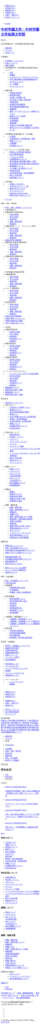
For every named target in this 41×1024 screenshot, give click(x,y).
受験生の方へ (10, 6)
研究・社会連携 (11, 758)
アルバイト (14, 439)
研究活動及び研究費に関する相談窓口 (24, 164)
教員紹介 (13, 224)
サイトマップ (10, 714)
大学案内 (8, 749)
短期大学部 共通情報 (13, 316)
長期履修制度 (15, 485)
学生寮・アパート (17, 437)
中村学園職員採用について (11, 732)
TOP (7, 775)
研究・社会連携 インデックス (16, 581)
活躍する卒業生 (16, 521)
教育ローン (14, 414)
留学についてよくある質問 (15, 568)
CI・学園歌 (14, 84)
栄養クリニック (11, 655)
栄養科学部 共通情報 (13, 240)
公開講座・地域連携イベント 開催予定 (25, 621)
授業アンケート (16, 141)
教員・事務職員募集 (25, 993)
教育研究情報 (15, 95)
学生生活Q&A (15, 428)
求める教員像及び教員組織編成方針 (24, 79)
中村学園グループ (8, 993)
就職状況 (13, 512)
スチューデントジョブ (18, 442)
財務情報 (13, 123)
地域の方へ (9, 705)
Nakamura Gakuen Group (19, 193)
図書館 (12, 684)
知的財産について (17, 178)
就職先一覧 (14, 514)
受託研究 (13, 603)
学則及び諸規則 (16, 93)
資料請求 (8, 48)
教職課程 (13, 109)
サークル (13, 444)
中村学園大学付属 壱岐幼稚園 (14, 727)
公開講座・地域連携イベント (21, 619)
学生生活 (8, 753)
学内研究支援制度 (17, 631)
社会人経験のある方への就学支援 (23, 417)
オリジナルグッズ (17, 191)
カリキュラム (15, 471)
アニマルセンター (12, 666)
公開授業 (13, 143)
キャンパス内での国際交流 (15, 570)
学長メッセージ (11, 63)
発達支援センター (12, 664)
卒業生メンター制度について (16, 968)
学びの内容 (14, 217)
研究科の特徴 (15, 332)
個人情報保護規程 (17, 154)
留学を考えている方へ (14, 564)
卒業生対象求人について (19, 528)
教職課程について (12, 388)
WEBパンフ (9, 53)
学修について (15, 469)
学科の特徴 (14, 215)
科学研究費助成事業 (17, 633)
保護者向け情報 (16, 501)
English (7, 24)
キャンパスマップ (17, 86)
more (2, 833)
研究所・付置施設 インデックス (17, 646)
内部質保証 (14, 102)
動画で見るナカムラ (17, 189)
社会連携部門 (10, 660)
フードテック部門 (12, 657)
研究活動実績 (15, 635)
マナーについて (16, 463)
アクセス (8, 50)
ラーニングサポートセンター (16, 668)
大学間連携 (14, 121)
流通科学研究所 (11, 650)
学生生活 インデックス (14, 403)
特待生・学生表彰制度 (18, 419)
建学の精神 (9, 65)
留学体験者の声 (11, 561)
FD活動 (12, 136)
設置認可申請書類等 (17, 104)
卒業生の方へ (10, 13)
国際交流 (8, 756)
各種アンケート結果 (17, 116)
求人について (15, 531)
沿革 (11, 72)
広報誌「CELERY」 (17, 184)
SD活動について (16, 146)
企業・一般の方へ (12, 15)
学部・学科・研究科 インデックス (18, 208)
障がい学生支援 (16, 175)
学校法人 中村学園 (8, 720)
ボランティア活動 (17, 446)
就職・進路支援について (19, 510)
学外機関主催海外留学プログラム (18, 559)
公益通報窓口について (18, 159)
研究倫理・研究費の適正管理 (21, 638)
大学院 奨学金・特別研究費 (20, 421)
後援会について (16, 494)
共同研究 (13, 606)
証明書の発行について (18, 426)
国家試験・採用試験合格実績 (21, 519)
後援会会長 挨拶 (16, 496)
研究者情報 (14, 118)
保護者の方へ (10, 10)
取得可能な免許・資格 (14, 390)
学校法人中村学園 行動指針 (20, 152)
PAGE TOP (5, 1022)
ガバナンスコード (17, 82)
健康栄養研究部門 (12, 653)
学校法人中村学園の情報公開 (21, 125)
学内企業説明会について (19, 535)
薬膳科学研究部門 (12, 648)
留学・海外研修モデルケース (16, 548)
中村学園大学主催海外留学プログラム (20, 550)
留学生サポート (16, 460)
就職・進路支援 (16, 221)
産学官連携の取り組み (18, 601)
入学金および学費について (20, 407)
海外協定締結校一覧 (13, 557)
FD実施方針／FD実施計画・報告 (22, 139)
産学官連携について (17, 599)
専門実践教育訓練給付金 (19, 107)
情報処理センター (12, 675)
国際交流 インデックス (14, 546)
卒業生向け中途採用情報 (19, 537)
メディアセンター (17, 682)
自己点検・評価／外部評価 (20, 100)
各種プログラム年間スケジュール (18, 553)
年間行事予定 (15, 435)
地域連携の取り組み (17, 588)
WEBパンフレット (12, 17)
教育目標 (13, 219)
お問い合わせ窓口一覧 (29, 995)
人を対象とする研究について (21, 168)
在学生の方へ (10, 8)
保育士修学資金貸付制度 (19, 412)
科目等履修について (17, 483)
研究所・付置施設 (12, 760)
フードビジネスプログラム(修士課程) (24, 374)
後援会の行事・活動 (17, 499)
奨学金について (16, 410)
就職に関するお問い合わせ (20, 526)
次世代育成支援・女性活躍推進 (22, 173)
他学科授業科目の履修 (14, 321)
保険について (15, 424)
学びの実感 (14, 334)
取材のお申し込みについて (20, 195)
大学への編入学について (14, 323)
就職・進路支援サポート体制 (21, 517)
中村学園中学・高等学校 (19, 723)
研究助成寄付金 (16, 608)
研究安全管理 (15, 171)
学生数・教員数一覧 (17, 97)
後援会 (12, 492)
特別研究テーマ (16, 339)
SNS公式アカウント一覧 (19, 186)
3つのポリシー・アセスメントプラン (24, 77)
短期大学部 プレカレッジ (15, 318)
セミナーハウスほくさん (14, 673)
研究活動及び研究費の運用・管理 (23, 161)
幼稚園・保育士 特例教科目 (20, 592)
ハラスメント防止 (17, 157)
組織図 (12, 75)
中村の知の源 (10, 583)
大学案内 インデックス (14, 61)
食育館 (7, 671)
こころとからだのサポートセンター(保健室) (22, 891)
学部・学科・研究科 (13, 751)
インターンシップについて (20, 533)
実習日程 (13, 524)
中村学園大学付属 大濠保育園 (27, 730)
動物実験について (17, 166)
